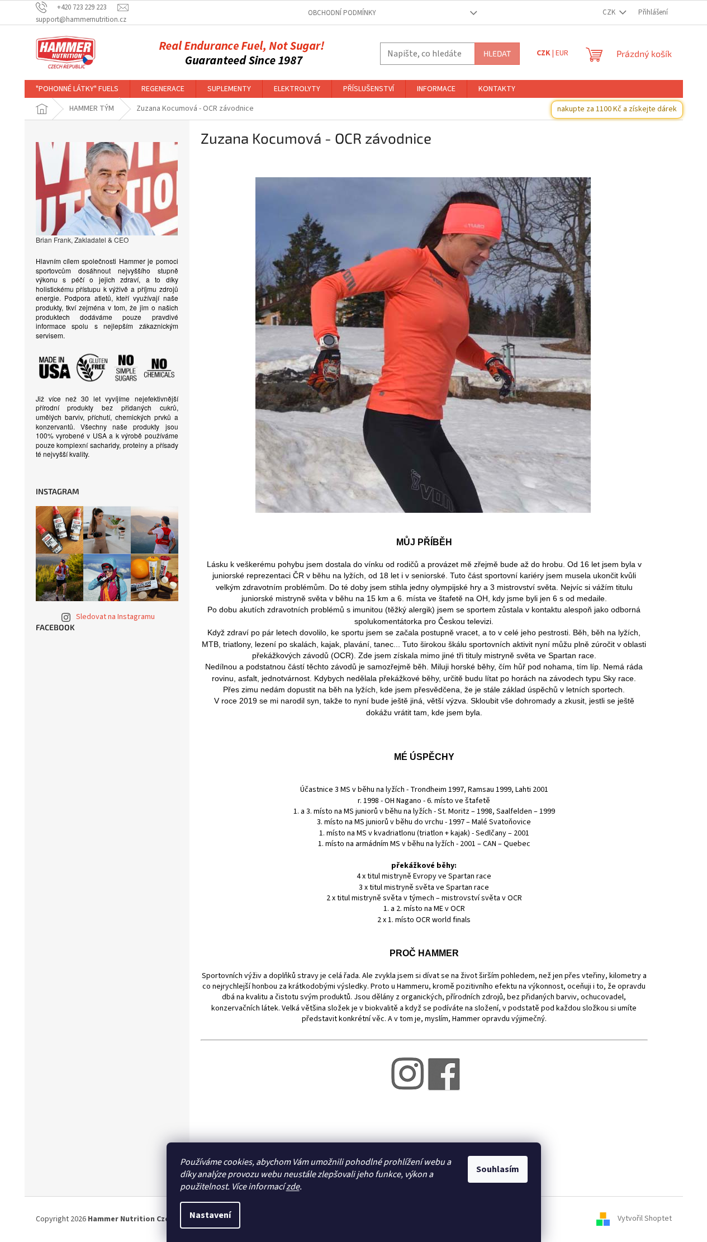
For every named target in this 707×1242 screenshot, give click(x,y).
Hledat (497, 53)
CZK (609, 12)
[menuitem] (77, 89)
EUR (562, 53)
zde (293, 1186)
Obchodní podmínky (342, 13)
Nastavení (210, 1215)
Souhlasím (497, 1169)
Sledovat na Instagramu (115, 616)
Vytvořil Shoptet (645, 1219)
